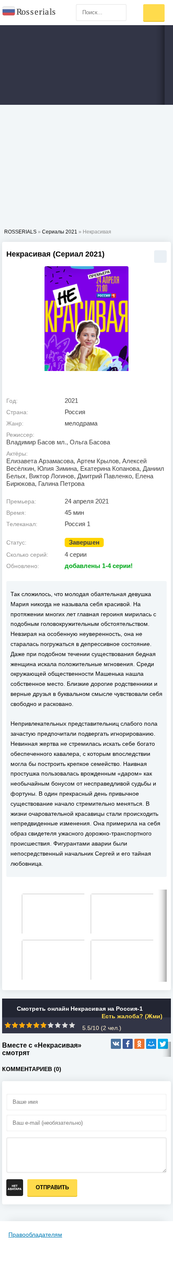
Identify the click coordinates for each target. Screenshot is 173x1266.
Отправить (52, 1187)
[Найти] (118, 12)
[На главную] (29, 12)
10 (72, 1025)
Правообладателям (35, 1234)
